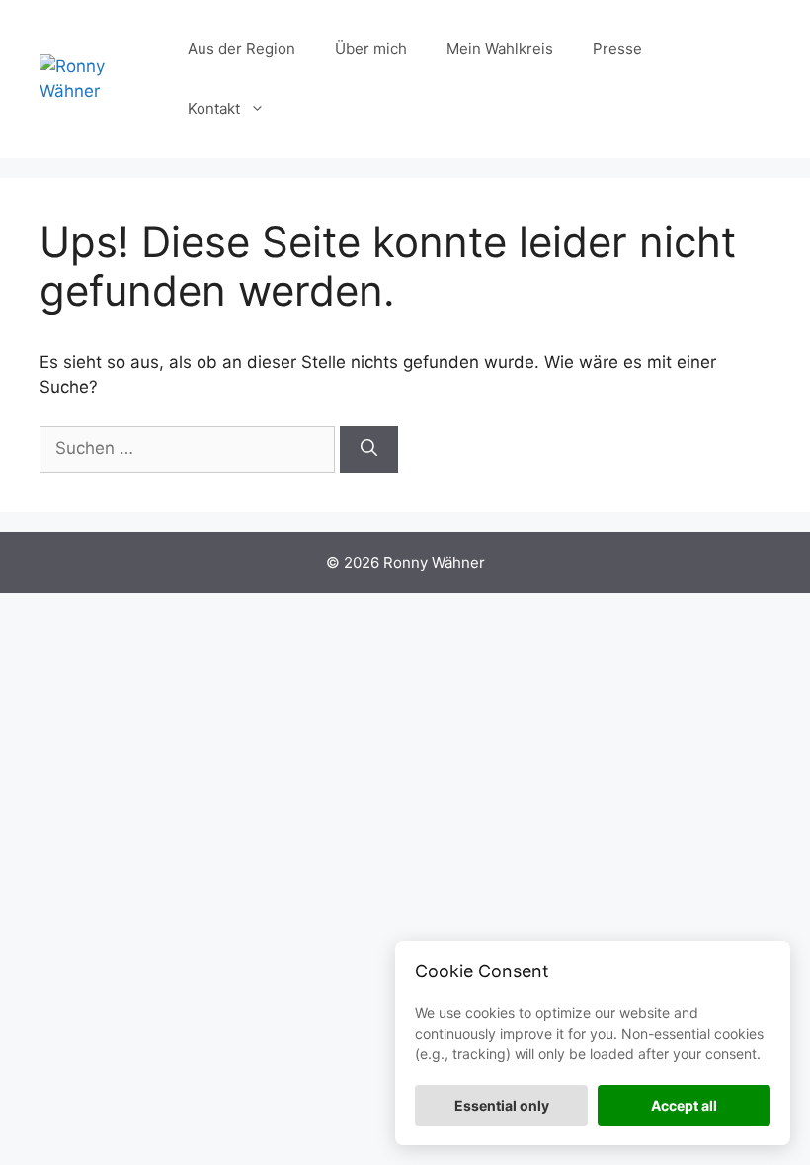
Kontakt (214, 108)
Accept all (684, 1105)
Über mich (371, 48)
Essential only (501, 1105)
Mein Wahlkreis (499, 48)
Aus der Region (241, 48)
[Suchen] (369, 449)
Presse (617, 48)
